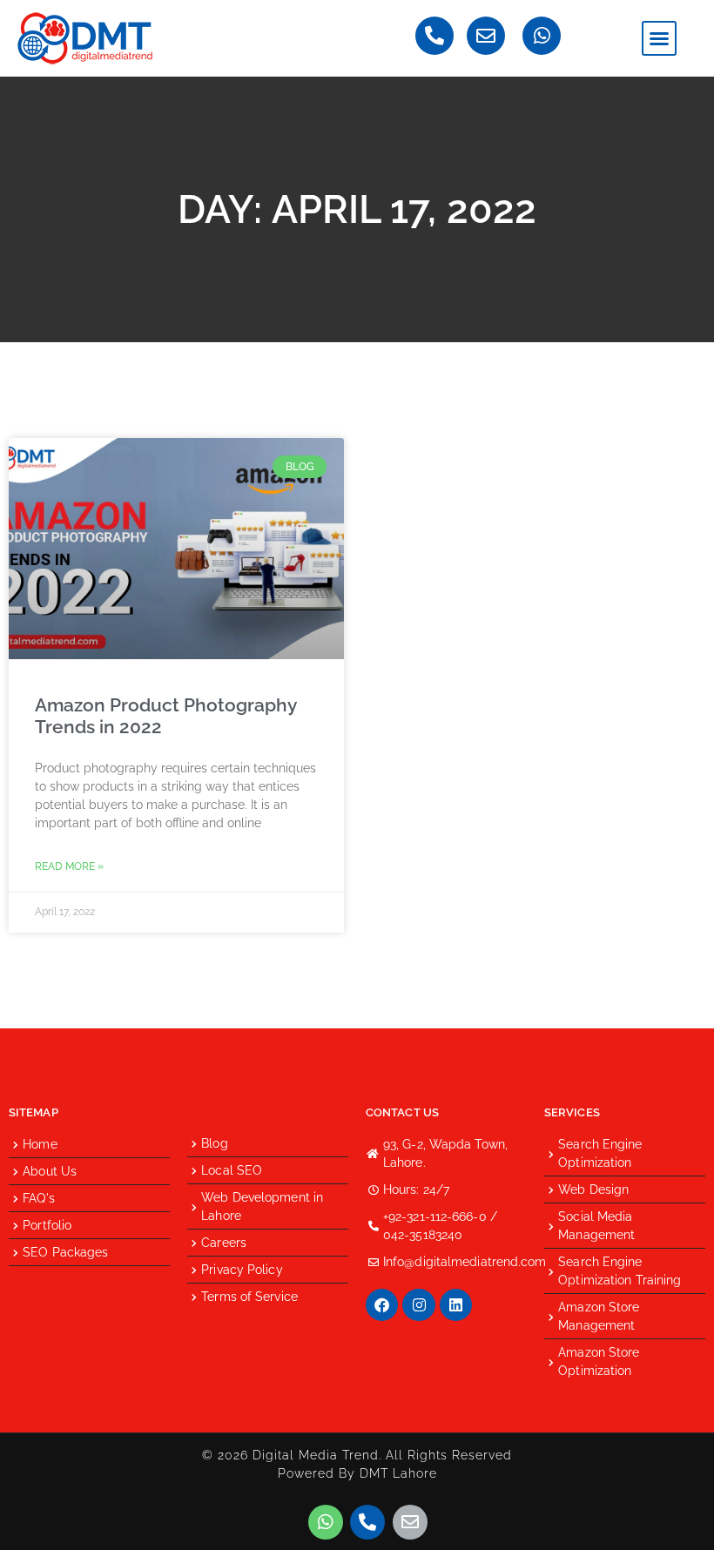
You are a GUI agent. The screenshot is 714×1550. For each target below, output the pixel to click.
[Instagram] (418, 1305)
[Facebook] (382, 1305)
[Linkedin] (456, 1305)
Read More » (69, 866)
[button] (659, 38)
